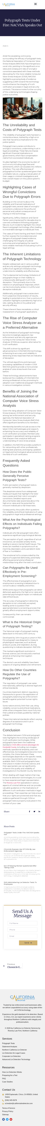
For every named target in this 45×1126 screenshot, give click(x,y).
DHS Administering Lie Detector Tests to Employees (20, 883)
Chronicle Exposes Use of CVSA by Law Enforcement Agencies (19, 850)
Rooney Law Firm (13, 783)
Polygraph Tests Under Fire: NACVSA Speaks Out (21, 833)
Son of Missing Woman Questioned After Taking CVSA (20, 867)
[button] (35, 4)
